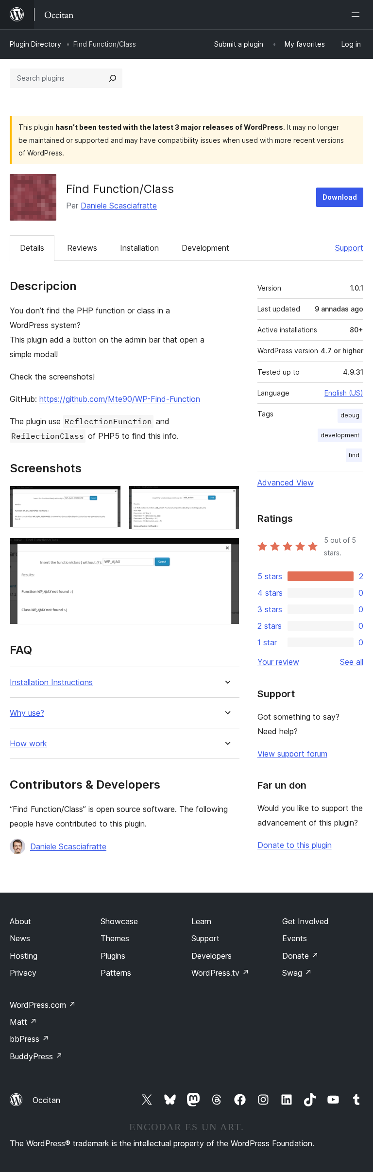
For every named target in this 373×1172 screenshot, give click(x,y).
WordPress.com (43, 1005)
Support (349, 248)
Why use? (27, 713)
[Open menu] (357, 14)
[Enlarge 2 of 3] (226, 498)
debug (349, 415)
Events (294, 938)
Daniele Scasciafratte (119, 205)
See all (351, 662)
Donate (300, 956)
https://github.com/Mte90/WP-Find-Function (119, 399)
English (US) (343, 393)
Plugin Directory (35, 44)
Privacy (23, 973)
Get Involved (305, 921)
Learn (201, 921)
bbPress (29, 1039)
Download (339, 197)
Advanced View (285, 482)
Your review (278, 662)
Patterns (116, 973)
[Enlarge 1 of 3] (108, 498)
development (340, 435)
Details (32, 248)
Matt (23, 1022)
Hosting (23, 956)
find (354, 455)
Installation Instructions (51, 682)
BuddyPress (36, 1056)
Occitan (46, 1100)
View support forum (292, 753)
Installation (139, 248)
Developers (211, 956)
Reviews (82, 248)
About (20, 921)
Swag (297, 973)
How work (28, 743)
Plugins (113, 956)
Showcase (119, 921)
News (20, 938)
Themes (115, 938)
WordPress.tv (220, 973)
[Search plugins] (112, 78)
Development (205, 248)
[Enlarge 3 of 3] (226, 550)
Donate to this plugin (294, 845)
